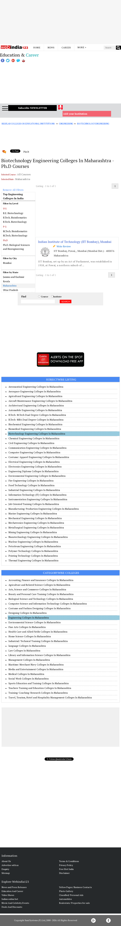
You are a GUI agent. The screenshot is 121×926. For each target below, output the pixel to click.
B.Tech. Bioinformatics (15, 217)
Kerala (6, 281)
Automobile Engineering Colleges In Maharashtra (35, 410)
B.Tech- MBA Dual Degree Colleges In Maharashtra (36, 419)
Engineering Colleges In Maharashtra (29, 617)
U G (5, 208)
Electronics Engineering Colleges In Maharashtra (35, 466)
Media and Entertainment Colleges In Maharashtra (36, 669)
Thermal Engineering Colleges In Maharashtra (33, 560)
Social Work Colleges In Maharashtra (29, 678)
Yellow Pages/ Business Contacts (75, 887)
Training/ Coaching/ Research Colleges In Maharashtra (38, 692)
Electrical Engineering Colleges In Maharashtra (34, 461)
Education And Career (12, 891)
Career (66, 47)
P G (5, 226)
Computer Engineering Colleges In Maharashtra (34, 452)
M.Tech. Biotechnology (15, 235)
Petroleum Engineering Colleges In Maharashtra (35, 546)
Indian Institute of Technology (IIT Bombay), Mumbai (74, 242)
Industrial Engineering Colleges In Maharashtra (34, 490)
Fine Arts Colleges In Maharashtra (27, 627)
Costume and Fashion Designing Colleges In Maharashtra (40, 608)
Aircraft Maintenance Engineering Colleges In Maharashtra (40, 400)
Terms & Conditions (69, 861)
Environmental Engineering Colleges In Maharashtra (37, 475)
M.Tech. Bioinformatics (15, 231)
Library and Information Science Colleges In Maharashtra (39, 655)
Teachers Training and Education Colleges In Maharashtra (40, 688)
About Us (6, 861)
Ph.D (5, 240)
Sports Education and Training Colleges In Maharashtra (39, 683)
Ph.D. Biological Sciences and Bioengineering (16, 247)
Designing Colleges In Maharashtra (28, 612)
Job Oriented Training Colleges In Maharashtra (34, 504)
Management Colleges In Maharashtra (29, 659)
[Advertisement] (60, 22)
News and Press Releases (14, 887)
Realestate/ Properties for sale (74, 902)
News (51, 47)
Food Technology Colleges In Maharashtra (32, 485)
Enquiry (5, 869)
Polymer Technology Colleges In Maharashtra (33, 551)
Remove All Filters (13, 189)
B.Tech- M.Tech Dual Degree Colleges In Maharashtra (37, 414)
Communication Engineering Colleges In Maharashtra (37, 447)
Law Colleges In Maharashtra (24, 650)
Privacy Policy (66, 865)
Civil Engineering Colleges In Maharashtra (31, 443)
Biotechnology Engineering (93, 123)
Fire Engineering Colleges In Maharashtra (31, 480)
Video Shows (8, 895)
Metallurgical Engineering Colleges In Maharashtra (36, 527)
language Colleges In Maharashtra (27, 645)
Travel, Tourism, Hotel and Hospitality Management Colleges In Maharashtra (50, 697)
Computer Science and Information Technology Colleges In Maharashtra (48, 603)
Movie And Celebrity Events (15, 902)
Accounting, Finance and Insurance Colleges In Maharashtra (41, 580)
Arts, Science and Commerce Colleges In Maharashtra (37, 589)
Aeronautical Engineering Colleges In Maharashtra (36, 386)
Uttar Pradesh (10, 290)
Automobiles (65, 898)
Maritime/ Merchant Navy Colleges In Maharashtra (36, 664)
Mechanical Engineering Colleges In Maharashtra (35, 518)
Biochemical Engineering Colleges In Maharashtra (35, 424)
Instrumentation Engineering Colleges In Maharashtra (38, 499)
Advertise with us (10, 865)
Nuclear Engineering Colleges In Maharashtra (33, 541)
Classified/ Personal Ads (71, 895)
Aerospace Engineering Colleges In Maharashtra (35, 391)
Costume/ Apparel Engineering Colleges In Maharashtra (39, 457)
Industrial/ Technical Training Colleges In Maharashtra (38, 641)
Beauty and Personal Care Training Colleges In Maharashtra (41, 594)
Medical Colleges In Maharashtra (26, 674)
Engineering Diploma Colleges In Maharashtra (34, 471)
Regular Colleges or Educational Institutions (28, 123)
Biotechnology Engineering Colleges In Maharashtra (37, 433)
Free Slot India (66, 869)
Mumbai (7, 262)
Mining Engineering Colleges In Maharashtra (33, 532)
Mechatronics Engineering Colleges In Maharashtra (36, 522)
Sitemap (6, 873)
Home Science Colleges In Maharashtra (30, 636)
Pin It (26, 151)
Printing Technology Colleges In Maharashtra (33, 555)
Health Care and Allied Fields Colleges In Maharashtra (38, 631)
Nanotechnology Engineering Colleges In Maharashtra (38, 537)
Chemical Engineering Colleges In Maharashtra (34, 438)
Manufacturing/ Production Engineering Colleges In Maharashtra (44, 508)
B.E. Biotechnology (13, 213)
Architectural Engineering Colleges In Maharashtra (36, 405)
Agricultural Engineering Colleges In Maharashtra (35, 396)
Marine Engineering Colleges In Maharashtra (33, 513)
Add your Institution (75, 113)
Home (36, 47)
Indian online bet (10, 898)
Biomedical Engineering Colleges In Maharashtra (35, 428)
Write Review (63, 246)
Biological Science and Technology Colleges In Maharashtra (41, 598)
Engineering (66, 123)
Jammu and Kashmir (13, 276)
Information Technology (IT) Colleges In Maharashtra (37, 494)
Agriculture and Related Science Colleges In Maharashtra (39, 584)
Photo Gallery (66, 891)
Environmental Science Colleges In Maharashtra (35, 622)
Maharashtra (10, 285)
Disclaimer (64, 873)
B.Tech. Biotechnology (15, 221)
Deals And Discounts (12, 906)
